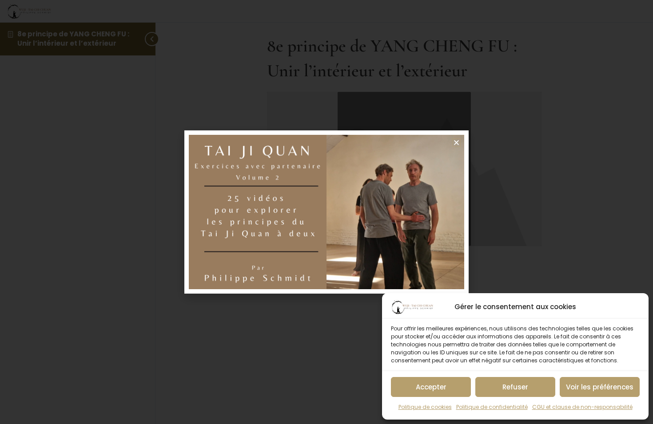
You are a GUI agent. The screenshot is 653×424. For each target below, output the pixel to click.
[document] (326, 212)
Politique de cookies (425, 407)
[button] (456, 142)
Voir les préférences (599, 387)
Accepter (431, 387)
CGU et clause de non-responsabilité (582, 407)
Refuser (515, 387)
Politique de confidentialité (492, 407)
